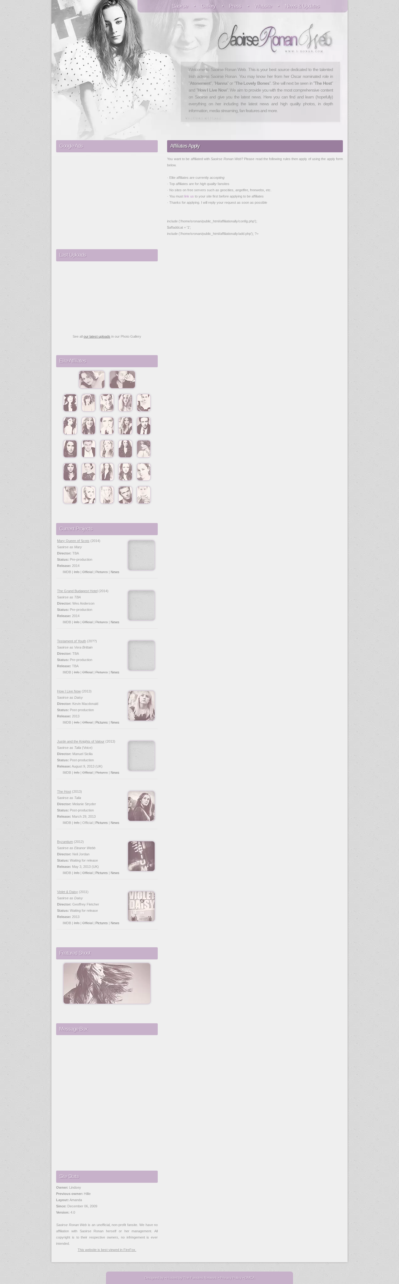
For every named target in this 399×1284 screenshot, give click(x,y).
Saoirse (180, 6)
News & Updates (302, 6)
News (115, 572)
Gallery (208, 6)
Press (235, 6)
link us (189, 196)
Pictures (101, 722)
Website (263, 6)
